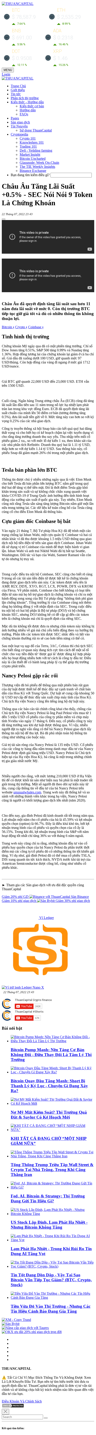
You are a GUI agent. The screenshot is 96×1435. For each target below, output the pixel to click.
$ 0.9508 (22, 58)
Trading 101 (28, 146)
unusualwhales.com (27, 792)
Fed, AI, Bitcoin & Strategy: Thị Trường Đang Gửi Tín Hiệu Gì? (48, 1198)
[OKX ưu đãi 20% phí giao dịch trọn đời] (32, 1332)
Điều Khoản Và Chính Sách (22, 1401)
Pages (15, 118)
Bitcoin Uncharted (33, 158)
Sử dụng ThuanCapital (36, 130)
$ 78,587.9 (24, 17)
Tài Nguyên (19, 126)
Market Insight (30, 154)
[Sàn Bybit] (10, 1324)
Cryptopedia (19, 134)
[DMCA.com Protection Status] (13, 1407)
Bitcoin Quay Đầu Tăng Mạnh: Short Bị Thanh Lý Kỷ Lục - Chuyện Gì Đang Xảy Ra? (49, 1085)
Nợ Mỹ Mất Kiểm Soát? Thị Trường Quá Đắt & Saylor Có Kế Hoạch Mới (49, 1114)
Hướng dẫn (28, 110)
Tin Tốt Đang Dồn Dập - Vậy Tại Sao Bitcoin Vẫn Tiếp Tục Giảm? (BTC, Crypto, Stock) (51, 1280)
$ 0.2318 (63, 38)
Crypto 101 (28, 138)
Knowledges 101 (32, 142)
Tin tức (16, 94)
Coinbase (36, 327)
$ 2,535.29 (69, 17)
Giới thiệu (18, 90)
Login (6, 74)
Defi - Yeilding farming (36, 150)
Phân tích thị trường (25, 98)
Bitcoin (8, 327)
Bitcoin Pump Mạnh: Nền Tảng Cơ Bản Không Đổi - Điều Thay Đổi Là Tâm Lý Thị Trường (51, 1054)
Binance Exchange (33, 171)
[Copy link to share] (3, 219)
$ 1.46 (60, 58)
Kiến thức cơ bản (32, 106)
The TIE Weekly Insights (37, 167)
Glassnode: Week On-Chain (39, 162)
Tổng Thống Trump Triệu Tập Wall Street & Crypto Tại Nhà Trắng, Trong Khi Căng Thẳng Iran (52, 1169)
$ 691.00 (22, 38)
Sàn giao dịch (20, 122)
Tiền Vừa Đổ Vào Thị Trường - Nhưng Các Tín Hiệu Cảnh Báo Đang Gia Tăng (50, 1309)
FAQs (24, 114)
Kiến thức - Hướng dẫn (27, 102)
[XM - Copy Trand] (16, 1320)
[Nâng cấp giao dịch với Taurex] (25, 1328)
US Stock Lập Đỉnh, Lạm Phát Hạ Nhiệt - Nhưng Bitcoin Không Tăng (49, 1225)
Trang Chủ (18, 86)
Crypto (21, 327)
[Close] (5, 1412)
